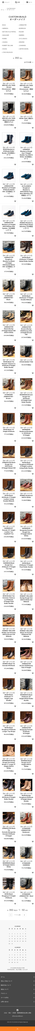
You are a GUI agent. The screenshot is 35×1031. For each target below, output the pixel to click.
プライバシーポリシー (17, 1016)
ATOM (14, 1012)
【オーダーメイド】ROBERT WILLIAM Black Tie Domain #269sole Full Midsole (26, 632)
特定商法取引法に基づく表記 (24, 1012)
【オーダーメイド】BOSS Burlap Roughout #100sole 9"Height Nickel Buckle (26, 797)
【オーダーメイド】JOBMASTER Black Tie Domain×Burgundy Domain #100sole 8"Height (8, 831)
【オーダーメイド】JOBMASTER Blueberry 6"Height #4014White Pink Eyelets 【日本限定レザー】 (9, 225)
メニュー (7, 2)
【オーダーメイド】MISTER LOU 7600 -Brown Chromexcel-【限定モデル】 (9, 87)
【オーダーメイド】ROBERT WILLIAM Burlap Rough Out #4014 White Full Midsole (26, 597)
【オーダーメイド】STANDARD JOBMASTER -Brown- (8, 395)
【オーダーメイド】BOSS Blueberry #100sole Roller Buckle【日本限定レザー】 (8, 151)
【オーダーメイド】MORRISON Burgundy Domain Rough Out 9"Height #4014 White (26, 531)
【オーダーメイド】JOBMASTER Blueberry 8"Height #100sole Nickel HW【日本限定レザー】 (9, 188)
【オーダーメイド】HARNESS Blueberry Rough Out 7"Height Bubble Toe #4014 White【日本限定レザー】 (26, 153)
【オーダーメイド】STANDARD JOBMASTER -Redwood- (26, 829)
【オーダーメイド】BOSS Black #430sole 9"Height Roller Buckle (8, 796)
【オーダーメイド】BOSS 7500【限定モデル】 (26, 118)
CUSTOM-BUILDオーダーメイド (11, 9)
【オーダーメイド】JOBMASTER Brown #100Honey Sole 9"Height (26, 664)
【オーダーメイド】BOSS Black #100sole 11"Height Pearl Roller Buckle (26, 564)
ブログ (5, 1012)
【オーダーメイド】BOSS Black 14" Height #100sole (8, 429)
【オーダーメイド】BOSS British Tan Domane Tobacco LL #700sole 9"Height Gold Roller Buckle (8, 598)
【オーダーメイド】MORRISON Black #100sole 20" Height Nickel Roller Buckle (26, 696)
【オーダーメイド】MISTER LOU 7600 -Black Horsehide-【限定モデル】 (8, 119)
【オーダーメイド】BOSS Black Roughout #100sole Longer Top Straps (9, 728)
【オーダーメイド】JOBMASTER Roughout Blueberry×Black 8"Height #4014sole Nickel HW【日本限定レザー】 (8, 262)
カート (30, 2)
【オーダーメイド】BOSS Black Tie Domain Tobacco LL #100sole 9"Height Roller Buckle (9, 363)
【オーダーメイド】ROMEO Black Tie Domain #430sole (8, 663)
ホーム (2, 9)
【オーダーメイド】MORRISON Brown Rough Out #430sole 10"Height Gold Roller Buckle (26, 397)
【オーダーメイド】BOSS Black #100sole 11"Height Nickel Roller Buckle (26, 258)
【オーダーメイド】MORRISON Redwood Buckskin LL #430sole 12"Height (26, 431)
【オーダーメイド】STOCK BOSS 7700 (26, 361)
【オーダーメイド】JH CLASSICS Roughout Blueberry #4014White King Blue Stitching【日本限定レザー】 (26, 189)
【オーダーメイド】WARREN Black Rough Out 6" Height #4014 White (26, 762)
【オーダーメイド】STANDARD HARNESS (26, 863)
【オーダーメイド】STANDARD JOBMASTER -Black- (8, 296)
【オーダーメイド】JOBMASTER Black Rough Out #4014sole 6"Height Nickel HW (9, 464)
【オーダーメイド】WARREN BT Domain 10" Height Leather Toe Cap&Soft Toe (8, 530)
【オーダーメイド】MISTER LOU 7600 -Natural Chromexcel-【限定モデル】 (26, 87)
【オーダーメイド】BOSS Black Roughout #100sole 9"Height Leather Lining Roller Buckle (26, 464)
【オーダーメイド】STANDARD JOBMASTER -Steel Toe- (26, 895)
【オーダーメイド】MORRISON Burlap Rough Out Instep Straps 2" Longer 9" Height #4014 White (9, 763)
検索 (18, 2)
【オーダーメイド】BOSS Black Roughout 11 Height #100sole (9, 895)
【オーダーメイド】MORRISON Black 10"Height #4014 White (8, 864)
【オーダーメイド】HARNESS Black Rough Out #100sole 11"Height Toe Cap (9, 564)
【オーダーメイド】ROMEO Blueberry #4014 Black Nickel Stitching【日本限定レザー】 (26, 224)
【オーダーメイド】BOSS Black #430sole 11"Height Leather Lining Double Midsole (9, 497)
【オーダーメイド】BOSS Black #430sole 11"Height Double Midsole (26, 297)
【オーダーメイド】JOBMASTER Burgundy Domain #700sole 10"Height (26, 729)
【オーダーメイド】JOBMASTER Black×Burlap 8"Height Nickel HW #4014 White (9, 328)
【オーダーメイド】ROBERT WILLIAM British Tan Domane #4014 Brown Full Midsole (9, 632)
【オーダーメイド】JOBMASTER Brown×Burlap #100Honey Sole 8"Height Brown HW (26, 329)
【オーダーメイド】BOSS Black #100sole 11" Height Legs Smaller (8, 696)
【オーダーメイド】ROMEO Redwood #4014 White (26, 495)
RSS (10, 1012)
